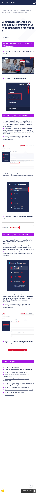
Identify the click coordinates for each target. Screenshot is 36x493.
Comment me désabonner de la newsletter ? (17, 387)
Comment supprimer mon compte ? (15, 392)
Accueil (4, 10)
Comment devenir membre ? (13, 367)
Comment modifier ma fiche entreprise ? (16, 372)
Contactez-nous (9, 395)
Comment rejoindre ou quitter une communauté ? (19, 369)
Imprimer (7, 37)
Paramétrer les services (27, 490)
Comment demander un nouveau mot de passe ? (19, 390)
